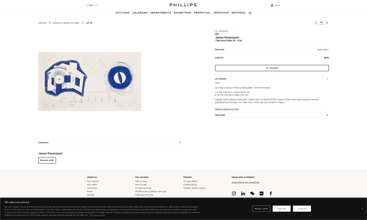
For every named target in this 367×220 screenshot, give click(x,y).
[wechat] (252, 193)
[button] (88, 81)
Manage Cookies (261, 209)
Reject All (282, 209)
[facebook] (270, 193)
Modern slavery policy (194, 188)
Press (90, 191)
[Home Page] (183, 5)
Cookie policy (190, 184)
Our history (93, 181)
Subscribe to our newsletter (245, 182)
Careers (91, 194)
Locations (92, 188)
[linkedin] (243, 193)
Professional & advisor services (150, 191)
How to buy (141, 181)
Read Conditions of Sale (227, 109)
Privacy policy (191, 181)
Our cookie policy (97, 215)
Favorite (273, 68)
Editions (42, 23)
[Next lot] (327, 23)
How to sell (141, 184)
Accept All (302, 209)
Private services (143, 188)
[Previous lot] (316, 23)
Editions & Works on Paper (66, 23)
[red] (261, 193)
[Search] (250, 13)
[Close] (362, 208)
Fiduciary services (144, 194)
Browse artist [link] (47, 160)
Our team (92, 184)
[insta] (234, 193)
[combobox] (92, 5)
